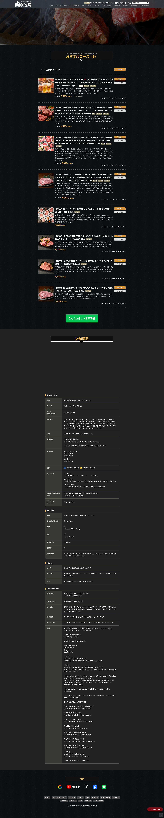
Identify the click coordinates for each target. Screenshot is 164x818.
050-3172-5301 (69, 413)
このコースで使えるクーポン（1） (114, 98)
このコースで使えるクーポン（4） (114, 251)
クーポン (117, 5)
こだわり (76, 5)
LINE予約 (125, 5)
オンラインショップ (63, 5)
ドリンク (96, 5)
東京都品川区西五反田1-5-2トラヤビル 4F (78, 434)
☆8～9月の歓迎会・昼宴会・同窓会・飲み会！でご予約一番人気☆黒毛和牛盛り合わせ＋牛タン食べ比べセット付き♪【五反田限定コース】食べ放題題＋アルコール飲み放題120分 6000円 (84, 110)
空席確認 (64, 801)
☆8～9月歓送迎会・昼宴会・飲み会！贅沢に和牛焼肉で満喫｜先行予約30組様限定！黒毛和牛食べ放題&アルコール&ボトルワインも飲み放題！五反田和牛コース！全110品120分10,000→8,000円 (84, 140)
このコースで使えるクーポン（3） (114, 227)
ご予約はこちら (155, 809)
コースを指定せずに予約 (50, 70)
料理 (89, 5)
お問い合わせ (144, 5)
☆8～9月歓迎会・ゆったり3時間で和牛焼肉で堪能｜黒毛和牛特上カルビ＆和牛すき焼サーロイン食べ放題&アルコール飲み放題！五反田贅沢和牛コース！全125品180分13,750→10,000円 (83, 177)
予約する (120, 69)
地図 (80, 801)
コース (83, 5)
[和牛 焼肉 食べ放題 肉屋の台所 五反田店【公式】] (23, 4)
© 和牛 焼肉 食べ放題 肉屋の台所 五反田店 (82, 806)
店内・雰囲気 (106, 5)
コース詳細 (120, 83)
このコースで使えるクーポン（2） (114, 303)
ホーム (52, 5)
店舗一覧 (134, 5)
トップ (47, 797)
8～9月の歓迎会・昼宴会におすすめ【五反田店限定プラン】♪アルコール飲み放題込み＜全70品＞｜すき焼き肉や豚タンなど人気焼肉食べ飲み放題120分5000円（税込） (84, 82)
